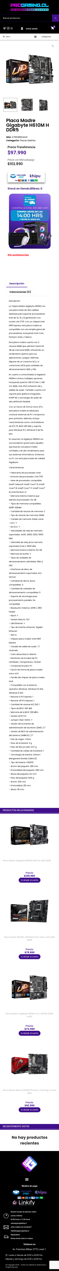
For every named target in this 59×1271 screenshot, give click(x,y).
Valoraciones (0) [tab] (20, 292)
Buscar (55, 18)
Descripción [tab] (16, 283)
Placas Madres (28, 140)
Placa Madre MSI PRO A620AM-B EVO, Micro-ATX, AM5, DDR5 (29, 938)
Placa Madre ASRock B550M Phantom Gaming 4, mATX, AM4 (29, 1091)
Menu (8, 36)
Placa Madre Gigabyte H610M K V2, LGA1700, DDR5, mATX (29, 1015)
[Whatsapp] (11, 28)
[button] (35, 36)
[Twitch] (4, 28)
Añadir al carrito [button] (30, 880)
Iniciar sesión (32, 29)
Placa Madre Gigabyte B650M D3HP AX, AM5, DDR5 (27, 860)
